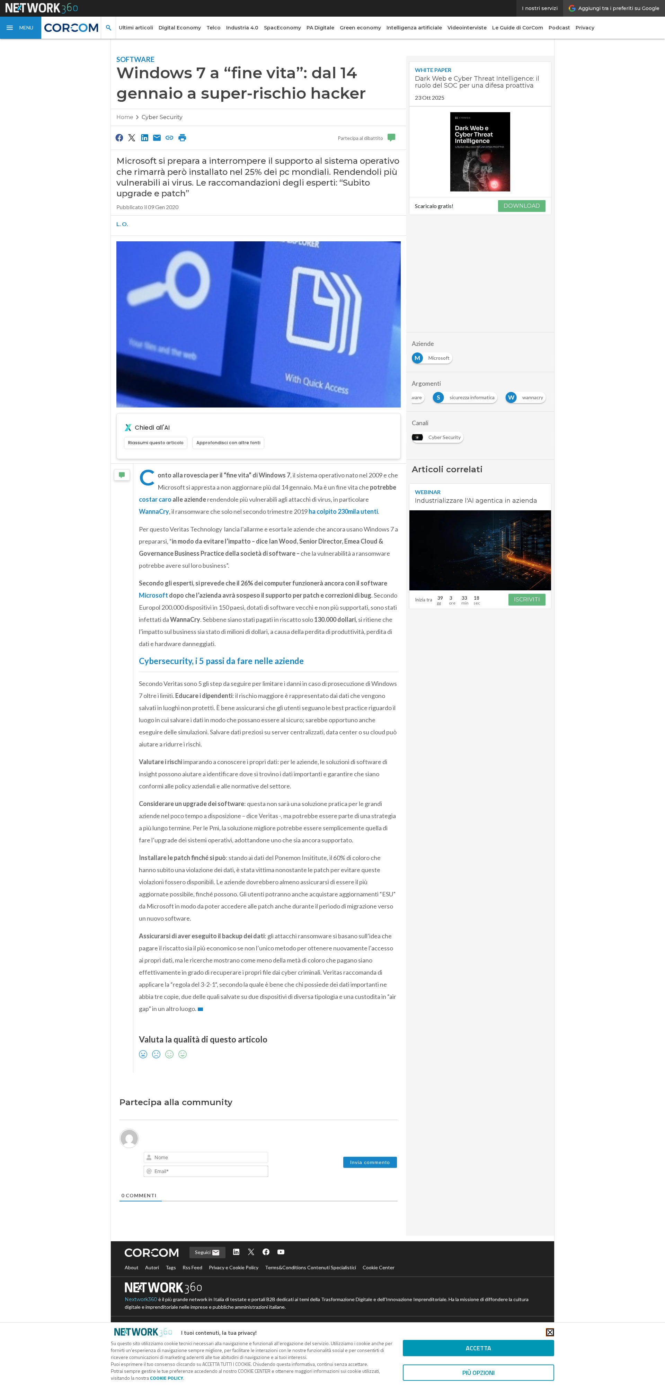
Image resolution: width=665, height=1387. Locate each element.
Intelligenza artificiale (414, 28)
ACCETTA (478, 1348)
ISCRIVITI (527, 599)
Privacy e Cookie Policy (233, 1267)
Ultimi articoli (136, 28)
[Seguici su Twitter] (251, 1252)
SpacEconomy (282, 28)
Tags (171, 1267)
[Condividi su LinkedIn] (144, 137)
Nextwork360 (141, 1299)
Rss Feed (192, 1267)
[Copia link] (169, 137)
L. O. (122, 224)
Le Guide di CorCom (517, 28)
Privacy (585, 28)
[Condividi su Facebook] (119, 137)
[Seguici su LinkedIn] (236, 1252)
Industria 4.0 (242, 28)
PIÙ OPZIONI (478, 1372)
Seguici (203, 1252)
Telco (213, 28)
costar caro (155, 499)
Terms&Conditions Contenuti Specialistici (310, 1267)
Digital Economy (180, 28)
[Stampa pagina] (182, 137)
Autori (152, 1267)
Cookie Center (378, 1267)
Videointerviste (467, 28)
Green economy (360, 28)
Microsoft (153, 595)
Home (124, 117)
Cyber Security (162, 117)
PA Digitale (320, 28)
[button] (21, 28)
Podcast (559, 28)
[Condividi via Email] (156, 137)
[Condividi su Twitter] (131, 137)
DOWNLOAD (522, 206)
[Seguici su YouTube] (281, 1252)
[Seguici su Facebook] (266, 1252)
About (132, 1267)
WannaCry (154, 511)
